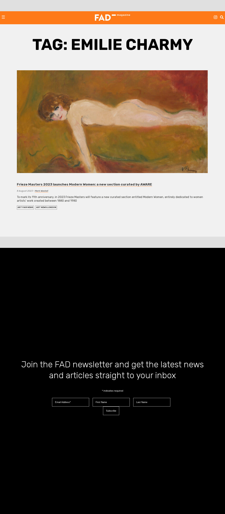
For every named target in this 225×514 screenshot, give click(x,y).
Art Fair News (25, 207)
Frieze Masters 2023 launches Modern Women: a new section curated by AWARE (84, 184)
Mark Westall (41, 191)
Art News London (46, 207)
